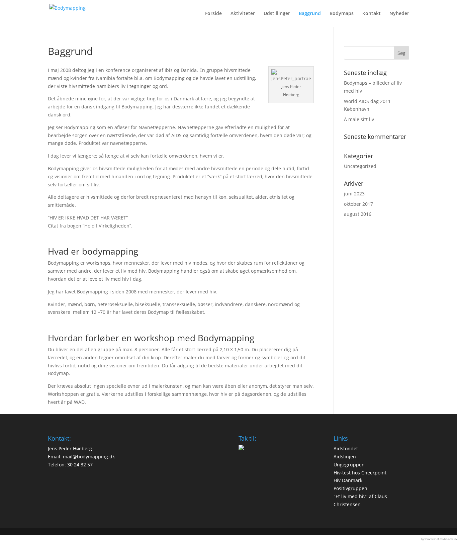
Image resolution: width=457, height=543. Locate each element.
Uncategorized (360, 166)
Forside (213, 13)
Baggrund (310, 13)
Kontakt (371, 13)
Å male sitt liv (359, 119)
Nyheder (399, 13)
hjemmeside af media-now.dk (439, 539)
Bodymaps (342, 13)
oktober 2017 (358, 204)
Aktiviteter (243, 13)
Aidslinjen (345, 456)
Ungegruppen (349, 464)
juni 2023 (354, 193)
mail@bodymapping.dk (89, 456)
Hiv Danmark (348, 480)
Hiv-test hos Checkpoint (360, 472)
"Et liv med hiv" (351, 496)
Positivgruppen (350, 488)
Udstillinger (277, 13)
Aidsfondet (346, 448)
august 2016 (357, 214)
